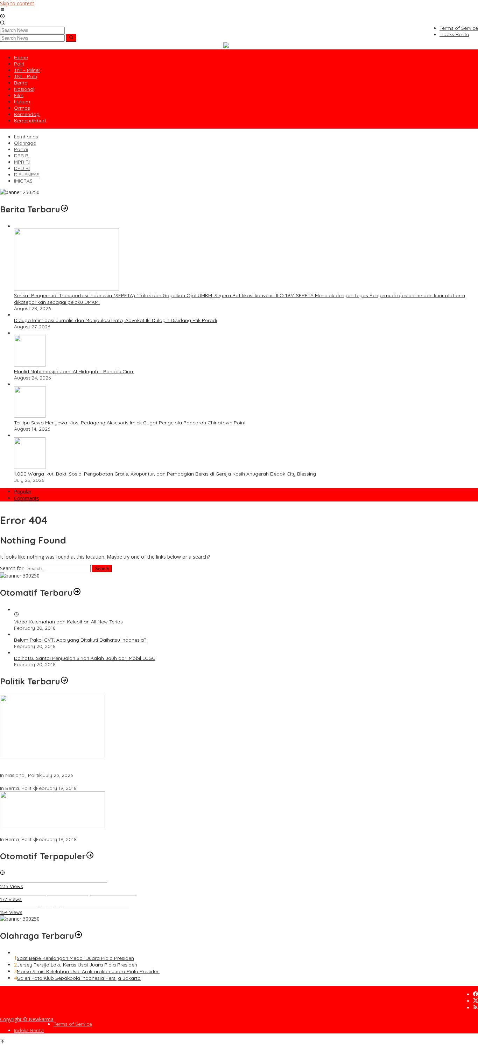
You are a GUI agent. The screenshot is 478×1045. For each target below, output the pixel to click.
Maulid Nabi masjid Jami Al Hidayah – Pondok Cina (74, 371)
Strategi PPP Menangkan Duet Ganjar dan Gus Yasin (60, 833)
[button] (71, 38)
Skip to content (17, 3)
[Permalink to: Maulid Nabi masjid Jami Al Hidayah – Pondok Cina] (29, 364)
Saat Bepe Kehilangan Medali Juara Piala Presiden (75, 958)
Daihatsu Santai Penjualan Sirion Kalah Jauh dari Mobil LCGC (84, 658)
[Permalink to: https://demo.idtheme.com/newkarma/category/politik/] (64, 681)
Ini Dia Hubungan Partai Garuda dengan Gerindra (57, 782)
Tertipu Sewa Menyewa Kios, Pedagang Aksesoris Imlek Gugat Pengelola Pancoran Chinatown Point (130, 422)
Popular (22, 491)
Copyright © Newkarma (27, 1019)
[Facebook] (475, 994)
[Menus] (2, 10)
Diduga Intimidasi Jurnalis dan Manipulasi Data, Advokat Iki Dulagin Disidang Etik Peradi (115, 320)
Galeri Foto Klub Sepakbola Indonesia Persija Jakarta (79, 978)
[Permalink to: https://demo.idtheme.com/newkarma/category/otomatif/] (77, 592)
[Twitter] (475, 1001)
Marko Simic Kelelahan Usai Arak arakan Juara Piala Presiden (88, 971)
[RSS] (475, 1007)
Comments (26, 498)
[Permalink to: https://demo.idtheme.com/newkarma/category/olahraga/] (78, 935)
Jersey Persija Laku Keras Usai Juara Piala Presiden (77, 965)
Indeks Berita (29, 1030)
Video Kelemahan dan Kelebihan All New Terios (68, 622)
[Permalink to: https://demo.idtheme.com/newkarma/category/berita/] (64, 209)
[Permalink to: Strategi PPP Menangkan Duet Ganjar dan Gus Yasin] (52, 826)
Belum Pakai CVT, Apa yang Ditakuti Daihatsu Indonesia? (80, 640)
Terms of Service (73, 1024)
